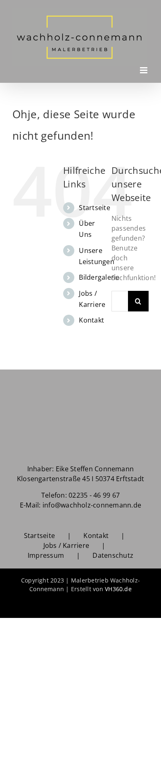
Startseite (94, 203)
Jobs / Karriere (66, 542)
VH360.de (118, 586)
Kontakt (91, 316)
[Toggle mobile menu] (144, 66)
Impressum (46, 552)
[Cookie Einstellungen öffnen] (14, 754)
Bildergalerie (99, 273)
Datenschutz (112, 552)
